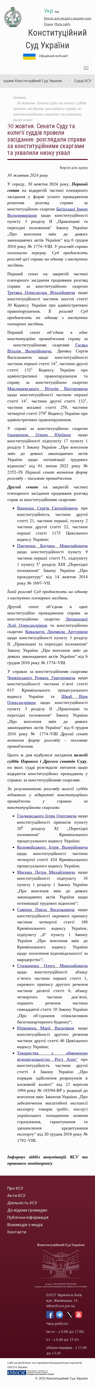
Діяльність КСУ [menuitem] (22, 1202)
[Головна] (13, 17)
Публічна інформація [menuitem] (27, 1217)
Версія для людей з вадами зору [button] (67, 18)
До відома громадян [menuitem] (27, 1210)
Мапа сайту (62, 24)
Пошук (48, 24)
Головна (19, 97)
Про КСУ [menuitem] (15, 1188)
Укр (48, 10)
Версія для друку (74, 167)
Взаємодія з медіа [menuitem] (25, 1224)
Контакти (16, 1232)
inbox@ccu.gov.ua (60, 1305)
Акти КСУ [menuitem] (16, 1195)
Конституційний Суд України (56, 38)
